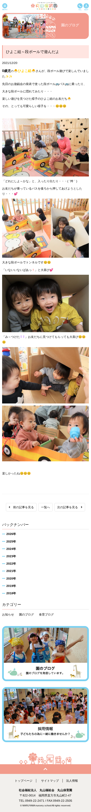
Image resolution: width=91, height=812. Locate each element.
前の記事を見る (22, 507)
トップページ (23, 780)
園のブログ (26, 614)
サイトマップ (50, 780)
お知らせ (8, 614)
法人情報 (72, 780)
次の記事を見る (69, 507)
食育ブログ (46, 614)
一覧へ (45, 507)
